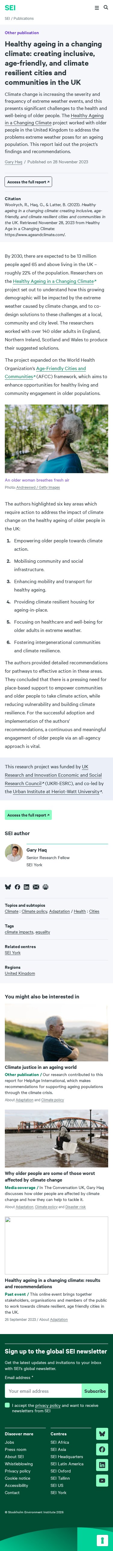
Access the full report (26, 182)
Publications (24, 18)
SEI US (57, 1485)
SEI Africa (60, 1442)
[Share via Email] (36, 887)
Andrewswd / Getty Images (38, 487)
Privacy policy (17, 1471)
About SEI (14, 1456)
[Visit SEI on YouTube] (102, 1481)
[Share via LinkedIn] (26, 887)
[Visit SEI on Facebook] (102, 1449)
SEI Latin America (67, 1463)
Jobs (9, 1442)
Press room (15, 1449)
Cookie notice (17, 1478)
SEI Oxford (61, 1471)
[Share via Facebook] (17, 887)
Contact (12, 1492)
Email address (19, 1377)
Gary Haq (13, 162)
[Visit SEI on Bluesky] (102, 1434)
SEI (7, 18)
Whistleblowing (19, 1463)
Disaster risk (75, 1206)
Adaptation (24, 1099)
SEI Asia (58, 1449)
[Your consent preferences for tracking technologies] (102, 1540)
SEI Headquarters (67, 1456)
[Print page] (45, 887)
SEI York (58, 1492)
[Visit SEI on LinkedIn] (102, 1465)
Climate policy (52, 1099)
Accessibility (16, 1485)
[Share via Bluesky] (8, 887)
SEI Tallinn (60, 1478)
